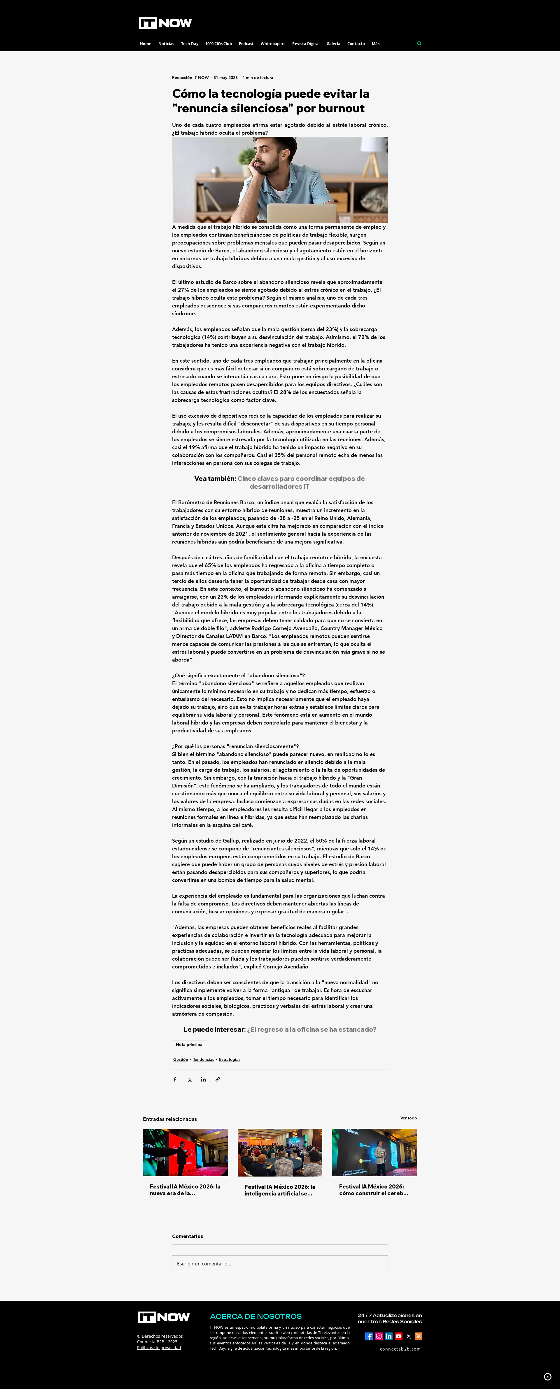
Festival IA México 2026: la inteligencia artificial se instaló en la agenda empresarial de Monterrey (280, 1190)
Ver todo (408, 1118)
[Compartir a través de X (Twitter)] (189, 1079)
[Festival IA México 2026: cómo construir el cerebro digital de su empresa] (374, 1152)
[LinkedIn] (389, 1336)
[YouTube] (398, 1336)
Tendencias (203, 1059)
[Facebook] (369, 1336)
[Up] (547, 1376)
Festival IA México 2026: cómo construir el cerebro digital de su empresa (374, 1190)
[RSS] (418, 1336)
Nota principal (190, 1044)
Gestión (180, 1059)
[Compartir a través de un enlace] (217, 1079)
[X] (408, 1336)
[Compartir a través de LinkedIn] (203, 1079)
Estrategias (229, 1059)
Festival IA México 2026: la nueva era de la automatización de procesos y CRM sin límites (185, 1190)
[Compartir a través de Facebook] (175, 1079)
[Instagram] (379, 1336)
